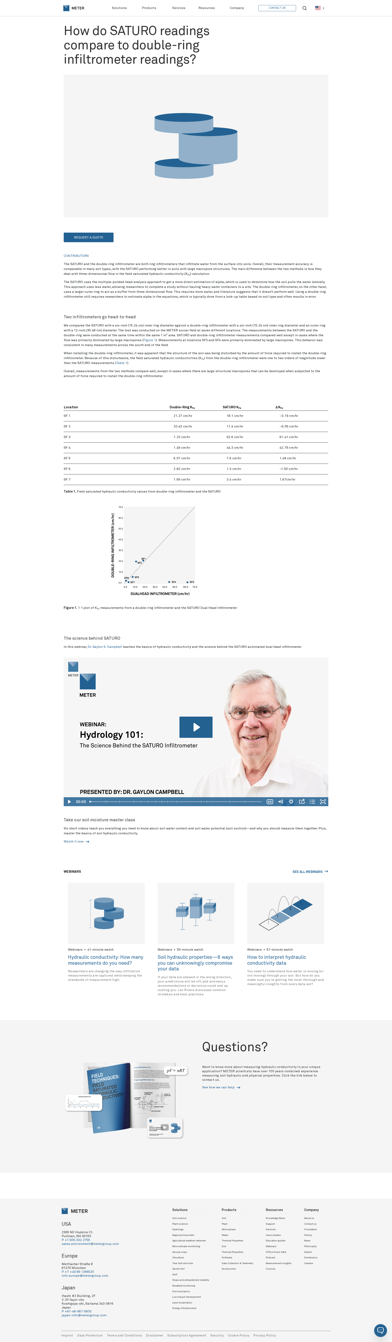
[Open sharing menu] (301, 801)
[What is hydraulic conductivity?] (107, 801)
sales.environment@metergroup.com (90, 1243)
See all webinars (308, 872)
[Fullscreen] (323, 801)
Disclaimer (154, 1335)
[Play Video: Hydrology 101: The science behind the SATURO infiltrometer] (196, 727)
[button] (380, 1330)
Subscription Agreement (186, 1335)
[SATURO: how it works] (230, 801)
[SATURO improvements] (202, 801)
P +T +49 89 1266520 (78, 1271)
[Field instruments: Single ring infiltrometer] (168, 801)
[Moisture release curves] (162, 801)
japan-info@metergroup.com (84, 1315)
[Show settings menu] (291, 801)
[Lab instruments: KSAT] (148, 801)
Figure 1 (149, 340)
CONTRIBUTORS (76, 256)
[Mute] (280, 801)
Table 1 (121, 363)
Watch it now (74, 841)
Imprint (67, 1335)
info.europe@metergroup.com (85, 1275)
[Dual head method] (207, 801)
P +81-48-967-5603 (76, 1311)
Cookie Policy (238, 1335)
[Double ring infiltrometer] (177, 801)
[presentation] (73, 8)
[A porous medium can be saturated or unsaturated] (120, 801)
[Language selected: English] (319, 8)
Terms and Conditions (124, 1335)
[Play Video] (69, 801)
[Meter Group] (73, 8)
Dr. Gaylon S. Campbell (105, 646)
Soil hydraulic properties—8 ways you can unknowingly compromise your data (195, 963)
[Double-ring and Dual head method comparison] (245, 801)
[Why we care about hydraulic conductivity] (141, 801)
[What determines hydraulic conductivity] (134, 801)
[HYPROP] (156, 801)
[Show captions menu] (270, 801)
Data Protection (90, 1335)
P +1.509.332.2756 (76, 1240)
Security (217, 1335)
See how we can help (218, 1087)
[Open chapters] (312, 801)
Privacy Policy (264, 1335)
